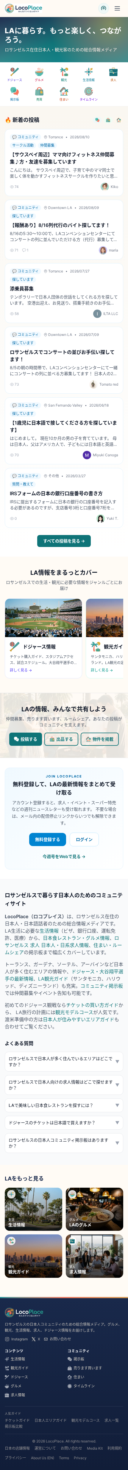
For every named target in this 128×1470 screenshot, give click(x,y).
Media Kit (95, 1448)
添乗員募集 (22, 289)
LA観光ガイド (53, 979)
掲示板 (79, 1359)
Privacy (80, 1458)
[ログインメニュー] (103, 8)
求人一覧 (111, 1420)
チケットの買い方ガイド (92, 1005)
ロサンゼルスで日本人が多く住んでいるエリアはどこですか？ (64, 1061)
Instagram (19, 1339)
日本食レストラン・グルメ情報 (76, 938)
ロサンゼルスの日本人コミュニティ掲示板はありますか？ (64, 1142)
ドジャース (19, 1377)
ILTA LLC (110, 313)
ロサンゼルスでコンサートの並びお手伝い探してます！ (62, 355)
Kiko (114, 186)
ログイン (84, 839)
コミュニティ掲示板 (101, 986)
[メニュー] (117, 8)
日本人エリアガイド (51, 1420)
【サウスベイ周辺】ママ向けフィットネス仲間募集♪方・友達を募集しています (62, 158)
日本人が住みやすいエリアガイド (78, 1019)
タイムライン (84, 1386)
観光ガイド (20, 1368)
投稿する (29, 739)
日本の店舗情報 (17, 1448)
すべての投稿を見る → (64, 540)
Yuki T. (112, 518)
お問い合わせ (60, 1339)
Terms (64, 1458)
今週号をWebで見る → (64, 856)
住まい (79, 1377)
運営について (45, 1448)
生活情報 (49, 931)
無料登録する (47, 839)
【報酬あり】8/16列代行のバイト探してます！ (60, 225)
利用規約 (114, 1448)
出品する (64, 739)
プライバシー (15, 1458)
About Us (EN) (42, 1458)
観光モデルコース (74, 1012)
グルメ (16, 1386)
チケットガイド (17, 1420)
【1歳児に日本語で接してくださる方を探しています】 (63, 426)
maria (113, 250)
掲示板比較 (14, 1426)
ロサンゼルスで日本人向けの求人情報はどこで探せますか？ (64, 1084)
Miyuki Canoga (105, 455)
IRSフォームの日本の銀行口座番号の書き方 (56, 493)
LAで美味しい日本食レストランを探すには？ (64, 1105)
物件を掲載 (103, 739)
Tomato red (108, 384)
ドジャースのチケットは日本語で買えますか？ (64, 1122)
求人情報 (18, 1395)
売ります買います (88, 1368)
